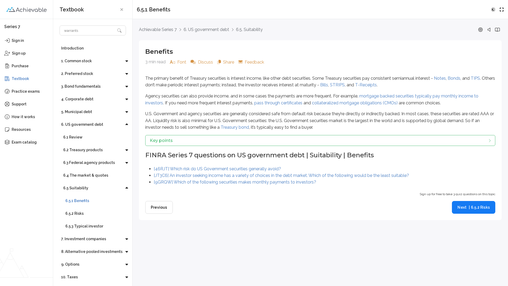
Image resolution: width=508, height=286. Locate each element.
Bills (324, 84)
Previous (159, 207)
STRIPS (337, 84)
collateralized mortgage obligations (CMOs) (355, 102)
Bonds (454, 78)
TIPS (475, 78)
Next (473, 207)
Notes (440, 78)
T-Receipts (366, 84)
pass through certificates (278, 102)
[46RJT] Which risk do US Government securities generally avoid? (217, 168)
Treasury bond (235, 127)
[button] (121, 9)
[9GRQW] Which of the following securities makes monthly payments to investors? (235, 182)
